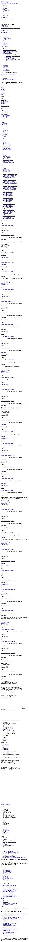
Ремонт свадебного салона (9, 887)
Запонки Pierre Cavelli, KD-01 (7, 549)
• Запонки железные (8, 193)
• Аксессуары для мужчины (9, 178)
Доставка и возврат (7, 840)
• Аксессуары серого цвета (9, 188)
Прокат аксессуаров (7, 53)
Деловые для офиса (5, 101)
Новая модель (6, 927)
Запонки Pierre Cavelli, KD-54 (7, 324)
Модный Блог (6, 875)
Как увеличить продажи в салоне (11, 855)
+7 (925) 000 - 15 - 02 (8, 728)
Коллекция (5, 5)
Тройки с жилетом (5, 104)
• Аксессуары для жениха (9, 176)
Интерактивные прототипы (9, 925)
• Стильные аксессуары (8, 218)
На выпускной (4, 102)
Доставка (5, 13)
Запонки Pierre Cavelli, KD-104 (8, 653)
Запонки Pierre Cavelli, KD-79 (7, 225)
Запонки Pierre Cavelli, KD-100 (8, 641)
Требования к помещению (9, 886)
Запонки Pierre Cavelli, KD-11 (7, 509)
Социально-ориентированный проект (12, 917)
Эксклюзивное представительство (11, 852)
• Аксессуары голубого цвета (10, 175)
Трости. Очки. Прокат (11, 60)
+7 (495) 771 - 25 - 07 (8, 727)
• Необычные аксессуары (9, 211)
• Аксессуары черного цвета (9, 190)
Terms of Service (9, 915)
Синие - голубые (4, 113)
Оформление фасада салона (9, 890)
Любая (2, 122)
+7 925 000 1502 (4, 17)
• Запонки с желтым (7, 194)
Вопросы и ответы (7, 872)
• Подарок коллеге (7, 212)
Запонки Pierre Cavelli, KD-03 (7, 532)
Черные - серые (4, 111)
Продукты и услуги (7, 869)
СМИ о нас (5, 876)
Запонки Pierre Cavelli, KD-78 (7, 235)
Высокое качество (7, 935)
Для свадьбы (3, 100)
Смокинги (5, 66)
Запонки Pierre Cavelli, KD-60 (7, 289)
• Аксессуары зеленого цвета (10, 183)
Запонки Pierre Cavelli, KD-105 (8, 561)
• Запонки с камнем (7, 196)
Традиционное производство (10, 918)
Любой (2, 98)
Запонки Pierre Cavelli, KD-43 (7, 420)
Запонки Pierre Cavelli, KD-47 (7, 377)
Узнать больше (4, 246)
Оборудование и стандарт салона (10, 889)
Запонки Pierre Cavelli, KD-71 (7, 262)
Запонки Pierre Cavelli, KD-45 (7, 401)
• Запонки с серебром (8, 199)
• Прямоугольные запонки (9, 216)
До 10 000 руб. (4, 123)
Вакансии (5, 879)
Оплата (5, 11)
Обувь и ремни (6, 70)
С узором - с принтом (5, 116)
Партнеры (5, 877)
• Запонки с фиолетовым (9, 204)
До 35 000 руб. (4, 125)
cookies (9, 938)
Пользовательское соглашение (10, 903)
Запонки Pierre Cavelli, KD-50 (7, 348)
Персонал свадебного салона (10, 893)
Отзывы (5, 8)
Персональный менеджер (9, 856)
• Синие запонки (7, 217)
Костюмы (5, 65)
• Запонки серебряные (8, 206)
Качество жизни (7, 924)
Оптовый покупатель (8, 851)
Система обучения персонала (10, 895)
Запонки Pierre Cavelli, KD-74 (7, 252)
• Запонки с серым (7, 200)
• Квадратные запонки (8, 79)
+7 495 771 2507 (4, 15)
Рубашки (5, 67)
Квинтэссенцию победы (8, 932)
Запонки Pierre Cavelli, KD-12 (7, 490)
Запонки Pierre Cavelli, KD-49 (7, 359)
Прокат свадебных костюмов (10, 51)
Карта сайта (6, 900)
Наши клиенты (6, 873)
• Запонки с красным (8, 198)
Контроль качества (7, 871)
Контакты (5, 881)
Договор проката (7, 846)
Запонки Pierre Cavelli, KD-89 (7, 672)
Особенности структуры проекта (10, 923)
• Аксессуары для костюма (9, 177)
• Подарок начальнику (8, 214)
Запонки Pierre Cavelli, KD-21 (7, 466)
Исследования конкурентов (9, 919)
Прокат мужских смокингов (9, 48)
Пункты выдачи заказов (8, 904)
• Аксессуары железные (8, 181)
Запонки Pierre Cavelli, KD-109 (8, 589)
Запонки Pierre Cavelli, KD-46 (7, 389)
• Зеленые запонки (7, 207)
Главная (5, 78)
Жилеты (2, 91)
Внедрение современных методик (11, 921)
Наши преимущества (8, 878)
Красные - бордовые (5, 115)
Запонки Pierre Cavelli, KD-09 (7, 521)
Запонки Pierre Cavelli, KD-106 (8, 580)
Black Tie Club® (4, 2)
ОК (1, 940)
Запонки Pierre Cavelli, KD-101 (8, 610)
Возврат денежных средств (9, 842)
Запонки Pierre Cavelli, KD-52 (7, 336)
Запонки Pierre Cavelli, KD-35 (7, 431)
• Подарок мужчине (7, 213)
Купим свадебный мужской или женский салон (14, 857)
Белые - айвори (4, 114)
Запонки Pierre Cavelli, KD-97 (7, 629)
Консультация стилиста (8, 845)
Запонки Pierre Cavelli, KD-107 (8, 570)
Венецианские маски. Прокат (13, 59)
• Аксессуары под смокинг (9, 187)
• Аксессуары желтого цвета (9, 182)
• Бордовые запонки (7, 192)
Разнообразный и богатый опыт (10, 929)
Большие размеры (5, 106)
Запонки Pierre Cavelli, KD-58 (7, 301)
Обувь (2, 94)
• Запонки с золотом (8, 195)
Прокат (2, 87)
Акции (4, 843)
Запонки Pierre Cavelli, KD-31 (7, 443)
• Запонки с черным (7, 205)
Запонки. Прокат (10, 58)
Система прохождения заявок (10, 896)
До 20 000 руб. (4, 124)
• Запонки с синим (7, 201)
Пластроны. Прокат (10, 57)
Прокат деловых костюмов (9, 50)
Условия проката (7, 7)
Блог (4, 9)
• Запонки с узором (7, 202)
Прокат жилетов (7, 52)
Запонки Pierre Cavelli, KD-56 (7, 312)
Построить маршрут (5, 804)
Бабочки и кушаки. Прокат (12, 54)
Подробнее (3, 227)
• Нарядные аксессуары (8, 210)
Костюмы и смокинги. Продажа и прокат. (10, 3)
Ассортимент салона (8, 892)
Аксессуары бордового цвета (10, 174)
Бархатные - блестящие (6, 117)
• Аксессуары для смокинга (9, 180)
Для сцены (3, 103)
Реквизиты (5, 902)
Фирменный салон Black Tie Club (11, 853)
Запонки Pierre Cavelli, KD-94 (7, 598)
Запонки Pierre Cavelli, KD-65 (7, 271)
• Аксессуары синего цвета (9, 189)
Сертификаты (6, 870)
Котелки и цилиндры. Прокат (13, 56)
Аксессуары (6, 69)
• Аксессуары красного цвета (10, 186)
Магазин (3, 85)
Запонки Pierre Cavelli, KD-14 (7, 478)
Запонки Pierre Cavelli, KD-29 (7, 455)
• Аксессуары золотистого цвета (10, 184)
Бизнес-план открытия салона (10, 885)
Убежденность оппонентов (9, 933)
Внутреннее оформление (9, 891)
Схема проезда (6, 10)
